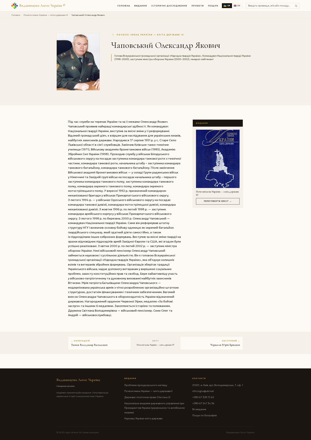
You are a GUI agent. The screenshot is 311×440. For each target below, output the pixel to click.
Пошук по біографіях (204, 415)
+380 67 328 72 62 (203, 397)
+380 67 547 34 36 (203, 403)
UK (227, 5)
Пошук (213, 5)
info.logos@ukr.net (203, 391)
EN (237, 5)
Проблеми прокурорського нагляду (145, 385)
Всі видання (199, 409)
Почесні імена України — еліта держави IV (46, 15)
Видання (140, 5)
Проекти (197, 5)
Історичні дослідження (169, 5)
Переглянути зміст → (218, 201)
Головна (123, 5)
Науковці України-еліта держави (143, 418)
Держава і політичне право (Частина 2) (147, 397)
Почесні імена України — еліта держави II (148, 391)
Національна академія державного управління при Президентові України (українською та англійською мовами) (154, 408)
